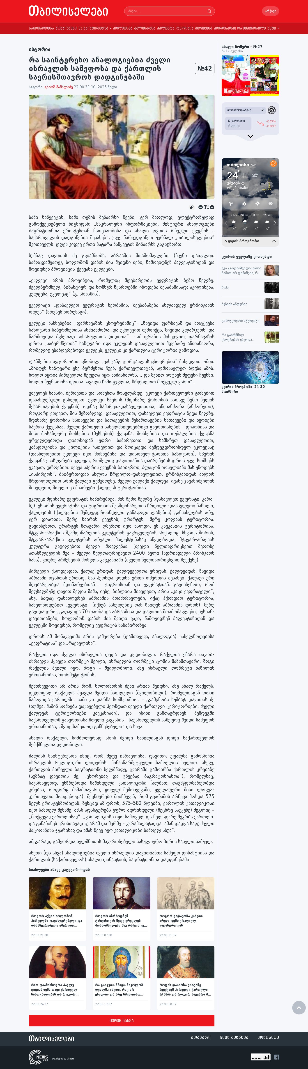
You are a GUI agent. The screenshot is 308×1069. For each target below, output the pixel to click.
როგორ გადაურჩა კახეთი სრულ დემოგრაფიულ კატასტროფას (181, 920)
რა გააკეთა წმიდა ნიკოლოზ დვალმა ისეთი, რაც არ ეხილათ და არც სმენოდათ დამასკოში (119, 990)
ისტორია (40, 49)
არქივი (270, 11)
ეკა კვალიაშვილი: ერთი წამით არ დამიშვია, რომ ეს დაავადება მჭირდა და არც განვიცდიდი (242, 270)
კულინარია (144, 28)
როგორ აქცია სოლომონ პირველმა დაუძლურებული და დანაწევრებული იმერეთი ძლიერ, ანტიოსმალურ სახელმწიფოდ (56, 921)
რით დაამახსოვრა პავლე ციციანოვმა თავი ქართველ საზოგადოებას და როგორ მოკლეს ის (54, 990)
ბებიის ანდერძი (234, 304)
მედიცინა (203, 28)
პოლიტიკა (122, 28)
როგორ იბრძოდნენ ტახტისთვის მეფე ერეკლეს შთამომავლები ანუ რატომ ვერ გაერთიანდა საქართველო (121, 921)
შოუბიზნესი (66, 28)
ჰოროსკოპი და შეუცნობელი (240, 28)
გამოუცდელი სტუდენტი (240, 321)
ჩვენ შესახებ (234, 1037)
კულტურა (166, 28)
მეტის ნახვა (122, 1021)
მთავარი (201, 1037)
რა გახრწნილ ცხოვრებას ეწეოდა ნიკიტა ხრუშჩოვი (237, 337)
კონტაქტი (268, 1037)
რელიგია (184, 28)
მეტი (271, 28)
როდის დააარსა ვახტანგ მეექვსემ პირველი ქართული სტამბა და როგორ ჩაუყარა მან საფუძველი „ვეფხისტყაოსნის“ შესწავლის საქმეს (185, 990)
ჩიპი (225, 288)
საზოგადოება (41, 28)
